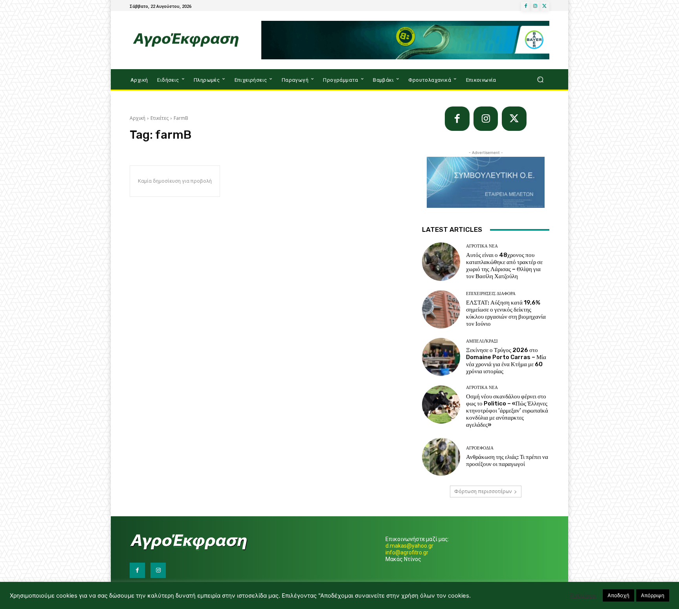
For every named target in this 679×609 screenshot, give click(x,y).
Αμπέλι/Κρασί (482, 341)
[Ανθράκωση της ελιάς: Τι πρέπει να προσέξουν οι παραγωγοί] (441, 457)
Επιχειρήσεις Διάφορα (491, 294)
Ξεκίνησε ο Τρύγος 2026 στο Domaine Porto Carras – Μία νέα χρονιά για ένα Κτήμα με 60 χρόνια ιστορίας (506, 361)
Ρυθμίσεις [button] (583, 595)
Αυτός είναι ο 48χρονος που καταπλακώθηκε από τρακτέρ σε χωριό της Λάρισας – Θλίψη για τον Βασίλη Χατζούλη (504, 265)
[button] (540, 79)
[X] (544, 6)
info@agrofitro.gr (406, 552)
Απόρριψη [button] (652, 595)
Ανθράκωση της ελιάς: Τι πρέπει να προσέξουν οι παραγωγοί (507, 460)
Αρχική (137, 118)
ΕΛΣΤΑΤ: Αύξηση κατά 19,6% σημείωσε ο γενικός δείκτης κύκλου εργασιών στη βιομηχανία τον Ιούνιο (506, 313)
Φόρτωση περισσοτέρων (483, 491)
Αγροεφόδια (480, 448)
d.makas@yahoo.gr (409, 546)
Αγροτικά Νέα (482, 246)
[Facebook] (525, 6)
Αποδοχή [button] (618, 595)
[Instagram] (535, 6)
